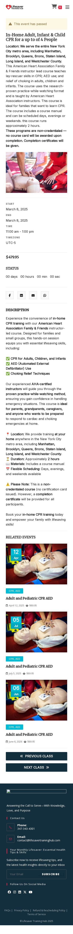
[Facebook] (9, 892)
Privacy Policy (21, 910)
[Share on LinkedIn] (21, 295)
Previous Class (39, 756)
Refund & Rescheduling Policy (49, 910)
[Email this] (33, 295)
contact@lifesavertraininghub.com (38, 840)
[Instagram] (14, 892)
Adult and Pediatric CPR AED (29, 598)
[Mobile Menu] (65, 7)
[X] (24, 892)
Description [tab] (17, 310)
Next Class (34, 767)
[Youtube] (30, 892)
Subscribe (51, 874)
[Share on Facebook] (10, 295)
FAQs (7, 910)
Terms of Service (36, 914)
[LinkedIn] (19, 892)
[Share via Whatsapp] (44, 295)
